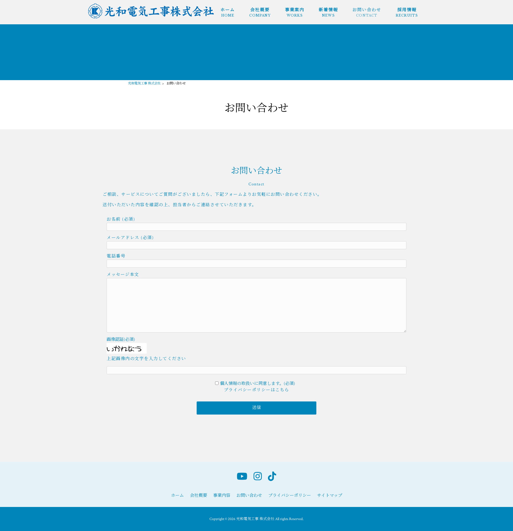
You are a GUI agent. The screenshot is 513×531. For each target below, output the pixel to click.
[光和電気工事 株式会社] (151, 17)
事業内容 (221, 495)
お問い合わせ (249, 495)
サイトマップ (329, 495)
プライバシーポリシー (289, 495)
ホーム (177, 495)
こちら (282, 390)
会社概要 (198, 495)
